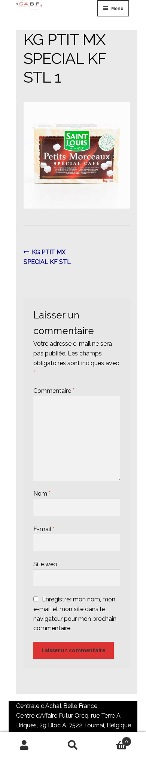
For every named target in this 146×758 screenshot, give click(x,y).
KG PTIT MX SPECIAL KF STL (47, 256)
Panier (112, 739)
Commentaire (53, 390)
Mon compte (24, 745)
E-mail (44, 529)
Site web (45, 564)
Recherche (73, 745)
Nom (42, 493)
